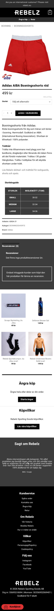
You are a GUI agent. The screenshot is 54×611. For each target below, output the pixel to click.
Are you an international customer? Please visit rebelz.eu (27, 4)
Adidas (10, 230)
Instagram (27, 560)
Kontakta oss (27, 502)
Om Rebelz (27, 517)
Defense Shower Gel (40, 321)
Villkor (27, 536)
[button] (3, 12)
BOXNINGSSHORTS (24, 26)
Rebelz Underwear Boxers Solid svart (40, 360)
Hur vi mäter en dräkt (27, 529)
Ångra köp (27, 506)
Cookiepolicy (27, 549)
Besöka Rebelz (27, 525)
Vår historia (27, 521)
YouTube (27, 568)
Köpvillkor (27, 541)
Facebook (27, 564)
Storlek (5, 101)
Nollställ (47, 97)
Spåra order (27, 498)
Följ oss (27, 556)
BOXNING (6, 26)
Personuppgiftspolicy (27, 545)
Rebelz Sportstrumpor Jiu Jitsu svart (13, 360)
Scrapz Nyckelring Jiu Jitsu (13, 321)
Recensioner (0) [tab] (10, 246)
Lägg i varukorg (28, 113)
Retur (27, 510)
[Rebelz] (27, 12)
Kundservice (27, 493)
